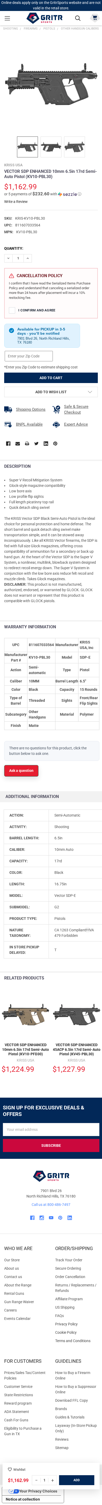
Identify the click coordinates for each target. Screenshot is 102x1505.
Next (96, 978)
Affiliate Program (69, 1299)
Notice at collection (23, 1499)
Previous (86, 978)
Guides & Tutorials (69, 1417)
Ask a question (21, 770)
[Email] (18, 444)
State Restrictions (18, 1395)
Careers (10, 1310)
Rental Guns (14, 1293)
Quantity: (13, 248)
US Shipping (65, 1307)
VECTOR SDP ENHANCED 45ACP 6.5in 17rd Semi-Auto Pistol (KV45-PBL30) (76, 1049)
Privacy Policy (76, 1324)
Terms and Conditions (76, 1341)
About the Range (17, 1285)
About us (11, 1268)
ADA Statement (16, 1412)
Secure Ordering (68, 1268)
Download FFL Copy (71, 1400)
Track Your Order (68, 1260)
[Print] (27, 444)
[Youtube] (51, 1218)
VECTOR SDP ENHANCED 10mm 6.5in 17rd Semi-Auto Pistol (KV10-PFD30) (25, 1049)
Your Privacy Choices (38, 1491)
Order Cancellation (70, 1277)
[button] (42, 194)
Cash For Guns (16, 1420)
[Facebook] (8, 444)
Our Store (12, 1260)
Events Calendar (17, 1318)
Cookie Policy (76, 1332)
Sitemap (62, 1448)
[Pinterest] (55, 444)
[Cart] (95, 17)
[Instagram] (42, 1218)
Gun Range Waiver (19, 1302)
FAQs (59, 1316)
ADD (76, 1480)
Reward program (18, 1403)
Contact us (13, 1277)
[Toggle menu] (7, 18)
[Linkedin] (46, 444)
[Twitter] (36, 444)
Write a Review (16, 201)
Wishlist (19, 1470)
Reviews (62, 1439)
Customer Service (18, 1386)
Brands (61, 1409)
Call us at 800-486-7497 (51, 1204)
